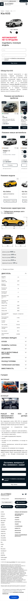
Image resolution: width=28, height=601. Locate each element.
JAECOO (3, 533)
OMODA (3, 531)
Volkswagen (4, 557)
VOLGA (3, 514)
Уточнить (10, 165)
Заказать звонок (23, 1)
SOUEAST (3, 551)
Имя (2, 48)
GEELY (3, 516)
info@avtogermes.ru (20, 498)
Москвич (3, 548)
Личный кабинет (21, 502)
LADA (2, 512)
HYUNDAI (3, 540)
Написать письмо (21, 506)
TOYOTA (3, 559)
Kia (4, 117)
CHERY (3, 525)
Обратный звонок (8, 506)
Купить (10, 127)
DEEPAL (3, 555)
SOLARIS (3, 538)
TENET (3, 522)
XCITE (2, 553)
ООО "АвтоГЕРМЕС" (11, 562)
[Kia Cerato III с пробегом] (10, 107)
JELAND (3, 535)
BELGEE (3, 520)
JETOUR (3, 527)
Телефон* (4, 53)
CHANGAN (4, 529)
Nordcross (3, 518)
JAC (2, 546)
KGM (2, 544)
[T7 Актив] (10, 141)
